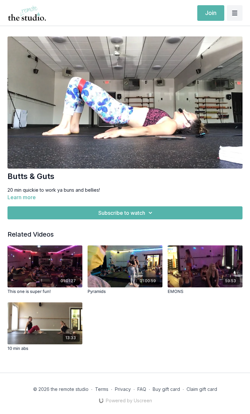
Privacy (123, 389)
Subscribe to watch (121, 213)
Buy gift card (166, 389)
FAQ (141, 389)
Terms (101, 389)
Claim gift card (202, 389)
